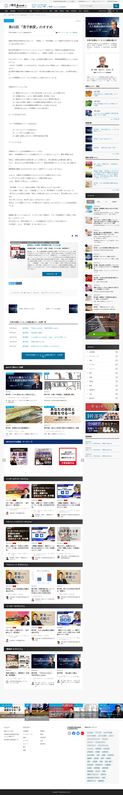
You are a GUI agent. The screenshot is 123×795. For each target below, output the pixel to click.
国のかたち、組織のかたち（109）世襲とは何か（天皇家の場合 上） (68, 548)
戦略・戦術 (103, 705)
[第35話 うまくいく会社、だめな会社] (12, 711)
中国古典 (98, 748)
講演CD (103, 774)
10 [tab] (52, 473)
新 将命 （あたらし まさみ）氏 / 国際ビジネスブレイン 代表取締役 (44, 684)
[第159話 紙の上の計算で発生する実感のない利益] (62, 414)
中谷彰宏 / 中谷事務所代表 (17, 513)
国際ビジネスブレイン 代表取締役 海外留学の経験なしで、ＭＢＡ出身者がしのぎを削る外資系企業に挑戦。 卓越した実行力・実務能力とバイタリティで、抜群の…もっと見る (102, 78)
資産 (30, 11)
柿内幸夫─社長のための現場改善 (55, 397)
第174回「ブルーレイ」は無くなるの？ (105, 256)
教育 (67, 11)
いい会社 (90, 732)
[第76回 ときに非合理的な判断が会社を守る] (18, 577)
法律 (101, 761)
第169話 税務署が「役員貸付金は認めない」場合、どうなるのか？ (105, 298)
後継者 (89, 758)
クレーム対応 (102, 735)
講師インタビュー (92, 774)
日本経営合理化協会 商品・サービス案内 (64, 1)
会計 (98, 755)
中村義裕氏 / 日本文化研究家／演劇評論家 (104, 309)
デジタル (105, 739)
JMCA (60, 792)
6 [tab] (40, 473)
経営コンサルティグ (99, 1)
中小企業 (106, 748)
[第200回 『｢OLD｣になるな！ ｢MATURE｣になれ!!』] (43, 661)
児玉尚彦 (110, 755)
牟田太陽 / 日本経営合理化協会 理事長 (103, 250)
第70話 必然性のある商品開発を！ (18, 428)
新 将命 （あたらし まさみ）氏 (30, 292)
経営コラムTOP (8, 731)
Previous (4, 460)
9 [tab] (49, 473)
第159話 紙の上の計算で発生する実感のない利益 (61, 428)
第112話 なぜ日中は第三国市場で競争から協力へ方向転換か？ (106, 278)
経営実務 (105, 768)
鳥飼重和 (101, 781)
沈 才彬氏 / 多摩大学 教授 (101, 281)
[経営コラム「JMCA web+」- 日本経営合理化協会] (17, 6)
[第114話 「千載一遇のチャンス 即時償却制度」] (110, 711)
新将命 (75, 32)
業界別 (62, 11)
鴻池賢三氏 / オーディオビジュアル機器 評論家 (106, 258)
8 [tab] (46, 473)
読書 (103, 771)
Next (82, 460)
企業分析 (105, 752)
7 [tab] (43, 473)
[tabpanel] (19, 457)
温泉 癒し (108, 761)
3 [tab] (32, 473)
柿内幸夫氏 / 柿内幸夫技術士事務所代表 (55, 400)
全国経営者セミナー (84, 1)
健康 (103, 755)
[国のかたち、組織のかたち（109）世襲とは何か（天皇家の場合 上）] (69, 534)
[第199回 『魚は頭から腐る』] (69, 661)
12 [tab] (58, 473)
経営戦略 (90, 771)
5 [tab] (37, 473)
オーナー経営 (91, 735)
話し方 (98, 771)
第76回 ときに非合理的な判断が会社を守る (17, 590)
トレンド (44, 11)
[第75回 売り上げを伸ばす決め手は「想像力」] (69, 577)
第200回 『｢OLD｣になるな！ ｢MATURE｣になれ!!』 (42, 674)
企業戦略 (12, 11)
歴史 (88, 761)
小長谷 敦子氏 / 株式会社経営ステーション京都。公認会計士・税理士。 (106, 237)
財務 (103, 777)
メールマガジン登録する (102, 334)
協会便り (86, 11)
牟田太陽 (90, 765)
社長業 (89, 768)
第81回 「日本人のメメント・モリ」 (104, 307)
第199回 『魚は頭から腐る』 (67, 673)
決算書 (95, 761)
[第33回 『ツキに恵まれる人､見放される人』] (24, 381)
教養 (28, 705)
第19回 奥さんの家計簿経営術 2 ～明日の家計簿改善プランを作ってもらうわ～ (106, 233)
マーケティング (22, 11)
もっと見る (115, 119)
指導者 (96, 758)
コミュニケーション (56, 705)
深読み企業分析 (38, 596)
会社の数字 (90, 755)
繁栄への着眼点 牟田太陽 (15, 594)
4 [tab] (35, 473)
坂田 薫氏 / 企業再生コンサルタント (54, 434)
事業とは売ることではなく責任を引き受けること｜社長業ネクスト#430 (106, 288)
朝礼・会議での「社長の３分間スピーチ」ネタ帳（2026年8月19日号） (42, 505)
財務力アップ (91, 781)
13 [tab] (61, 473)
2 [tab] (29, 473)
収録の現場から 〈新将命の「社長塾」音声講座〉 (17, 674)
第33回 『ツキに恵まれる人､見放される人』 (21, 394)
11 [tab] (55, 473)
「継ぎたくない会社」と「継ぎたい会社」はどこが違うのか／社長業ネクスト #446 (68, 632)
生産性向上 (99, 765)
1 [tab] (26, 473)
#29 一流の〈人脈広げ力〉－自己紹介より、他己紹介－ (17, 504)
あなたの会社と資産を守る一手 (55, 431)
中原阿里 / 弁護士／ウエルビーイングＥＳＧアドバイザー (106, 271)
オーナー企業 (108, 732)
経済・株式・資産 (6, 705)
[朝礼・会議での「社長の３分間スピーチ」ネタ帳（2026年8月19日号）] (43, 491)
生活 (80, 11)
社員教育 (108, 765)
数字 (51, 11)
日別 (90, 201)
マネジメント (9, 20)
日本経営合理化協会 (113, 1)
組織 (56, 11)
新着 (6, 11)
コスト (111, 735)
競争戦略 (97, 768)
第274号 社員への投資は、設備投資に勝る (59, 394)
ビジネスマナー (100, 742)
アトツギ (98, 732)
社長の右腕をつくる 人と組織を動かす (20, 32)
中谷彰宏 (90, 752)
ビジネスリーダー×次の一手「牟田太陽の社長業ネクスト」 (69, 511)
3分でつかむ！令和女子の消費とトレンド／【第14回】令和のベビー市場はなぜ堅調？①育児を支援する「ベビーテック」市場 (106, 221)
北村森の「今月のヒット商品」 (16, 431)
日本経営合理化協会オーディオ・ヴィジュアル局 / (106, 226)
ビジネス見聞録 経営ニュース (16, 678)
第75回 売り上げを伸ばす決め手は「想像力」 (68, 590)
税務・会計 (78, 705)
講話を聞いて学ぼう (93, 777)
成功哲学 (73, 11)
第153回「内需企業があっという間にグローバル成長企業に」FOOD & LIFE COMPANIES (42, 591)
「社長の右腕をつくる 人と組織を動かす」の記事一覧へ (43, 356)
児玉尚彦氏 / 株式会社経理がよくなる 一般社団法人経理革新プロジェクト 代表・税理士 (106, 213)
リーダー (37, 11)
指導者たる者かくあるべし (66, 553)
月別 (98, 201)
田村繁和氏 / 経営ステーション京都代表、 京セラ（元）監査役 (106, 241)
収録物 (114, 201)
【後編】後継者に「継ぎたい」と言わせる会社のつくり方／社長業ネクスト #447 (68, 505)
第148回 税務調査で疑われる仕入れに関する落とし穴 (106, 209)
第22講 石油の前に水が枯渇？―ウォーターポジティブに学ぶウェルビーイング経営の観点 (106, 266)
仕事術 (98, 752)
